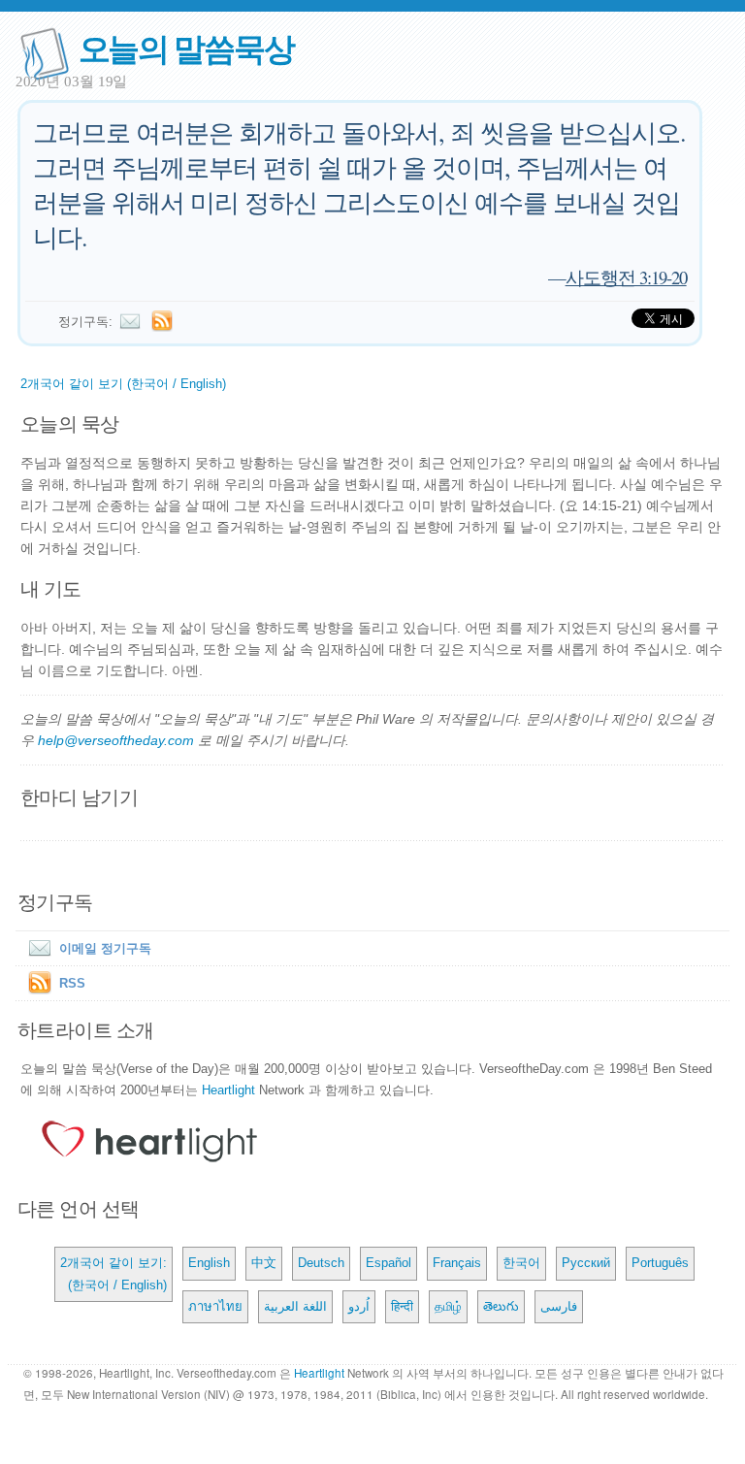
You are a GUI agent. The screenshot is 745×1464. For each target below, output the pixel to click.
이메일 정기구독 (105, 948)
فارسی (558, 1306)
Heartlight (228, 1090)
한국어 (521, 1262)
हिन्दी (402, 1306)
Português (660, 1262)
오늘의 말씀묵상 (186, 47)
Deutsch (321, 1262)
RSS (72, 983)
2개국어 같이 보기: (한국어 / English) (113, 1273)
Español (388, 1262)
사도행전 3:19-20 (626, 277)
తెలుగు (501, 1306)
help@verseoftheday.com (116, 740)
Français (457, 1262)
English (209, 1262)
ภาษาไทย (215, 1306)
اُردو (359, 1306)
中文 (263, 1262)
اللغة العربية (295, 1306)
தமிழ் (448, 1306)
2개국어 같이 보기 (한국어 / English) (123, 383)
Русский (586, 1262)
